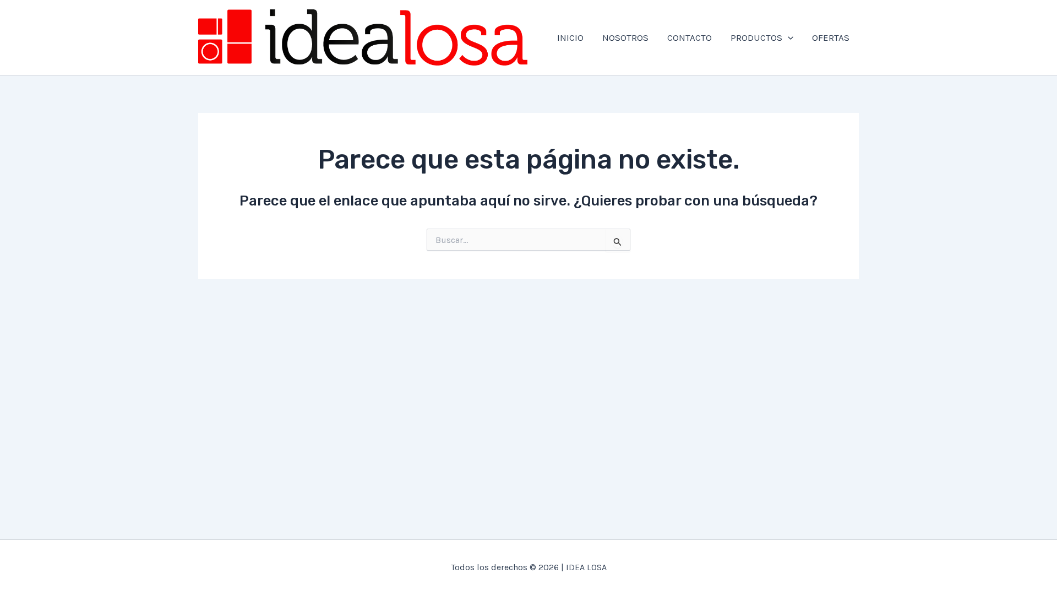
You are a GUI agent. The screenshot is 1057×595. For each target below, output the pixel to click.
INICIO (570, 37)
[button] (787, 37)
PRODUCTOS (756, 37)
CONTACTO (689, 37)
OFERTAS (830, 37)
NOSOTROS (625, 37)
